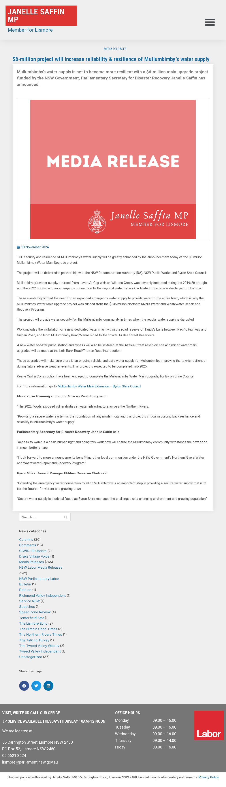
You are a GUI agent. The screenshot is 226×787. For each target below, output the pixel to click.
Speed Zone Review (35, 612)
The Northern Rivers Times (40, 634)
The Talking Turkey (34, 640)
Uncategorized (30, 657)
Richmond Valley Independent (42, 595)
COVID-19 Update (33, 551)
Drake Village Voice (34, 556)
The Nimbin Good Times (38, 629)
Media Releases (115, 49)
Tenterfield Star (31, 618)
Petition (25, 590)
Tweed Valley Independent (40, 651)
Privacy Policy (209, 777)
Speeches (27, 606)
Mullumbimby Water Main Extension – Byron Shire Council (99, 386)
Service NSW (29, 601)
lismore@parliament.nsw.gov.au (30, 762)
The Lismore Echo (33, 623)
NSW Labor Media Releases (40, 567)
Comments (27, 545)
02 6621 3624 (14, 755)
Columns (26, 539)
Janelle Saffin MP (36, 15)
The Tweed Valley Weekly (39, 646)
